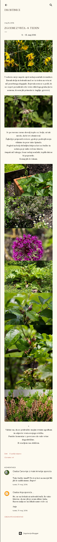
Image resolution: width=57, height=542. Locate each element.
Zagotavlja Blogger (30, 533)
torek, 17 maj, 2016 (20, 484)
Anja (22, 492)
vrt (13, 457)
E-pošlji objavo (15, 454)
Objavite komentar (13, 517)
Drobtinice (12, 10)
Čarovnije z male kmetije (31, 471)
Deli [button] (5, 454)
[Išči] (51, 4)
